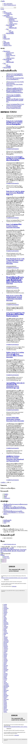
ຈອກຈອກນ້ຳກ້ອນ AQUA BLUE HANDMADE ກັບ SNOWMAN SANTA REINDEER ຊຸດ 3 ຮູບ (15, 385)
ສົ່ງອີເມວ (3, 555)
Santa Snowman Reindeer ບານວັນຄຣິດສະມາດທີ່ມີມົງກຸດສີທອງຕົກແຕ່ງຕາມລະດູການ (15, 314)
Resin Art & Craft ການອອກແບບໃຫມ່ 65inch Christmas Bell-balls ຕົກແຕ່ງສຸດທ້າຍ (14, 122)
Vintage (11, 22)
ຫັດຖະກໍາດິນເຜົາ (10, 25)
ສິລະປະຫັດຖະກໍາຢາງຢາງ (13, 549)
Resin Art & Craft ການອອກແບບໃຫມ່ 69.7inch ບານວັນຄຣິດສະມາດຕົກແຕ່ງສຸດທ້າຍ (15, 158)
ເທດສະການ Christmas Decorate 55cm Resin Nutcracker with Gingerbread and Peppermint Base (15, 458)
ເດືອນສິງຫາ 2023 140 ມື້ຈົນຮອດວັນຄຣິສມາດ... (14, 507)
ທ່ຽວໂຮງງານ (9, 14)
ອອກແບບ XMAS (13, 23)
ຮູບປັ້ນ (10, 26)
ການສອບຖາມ (9, 148)
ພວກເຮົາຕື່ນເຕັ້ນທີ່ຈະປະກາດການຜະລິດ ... (13, 511)
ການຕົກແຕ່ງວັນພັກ (7, 551)
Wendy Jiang (6, 557)
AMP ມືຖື (11, 548)
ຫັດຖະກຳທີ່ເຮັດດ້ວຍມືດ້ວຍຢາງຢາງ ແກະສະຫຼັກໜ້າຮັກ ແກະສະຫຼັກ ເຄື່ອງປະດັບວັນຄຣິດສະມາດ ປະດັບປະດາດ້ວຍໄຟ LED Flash (15, 280)
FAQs (4, 36)
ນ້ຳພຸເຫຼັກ (11, 32)
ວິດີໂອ (4, 37)
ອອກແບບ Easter (13, 18)
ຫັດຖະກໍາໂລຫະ (10, 33)
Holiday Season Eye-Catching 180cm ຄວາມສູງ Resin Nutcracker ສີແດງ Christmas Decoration (15, 355)
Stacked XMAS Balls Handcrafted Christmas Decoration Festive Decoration (15, 419)
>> (6, 482)
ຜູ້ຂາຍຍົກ (14, 551)
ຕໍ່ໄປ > (4, 482)
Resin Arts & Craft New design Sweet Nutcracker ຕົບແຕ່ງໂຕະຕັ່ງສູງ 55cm (15, 193)
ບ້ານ (4, 11)
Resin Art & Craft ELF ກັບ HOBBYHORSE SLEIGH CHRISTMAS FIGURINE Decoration (14, 298)
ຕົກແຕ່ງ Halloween (13, 21)
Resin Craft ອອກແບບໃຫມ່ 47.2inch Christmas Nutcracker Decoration (13, 226)
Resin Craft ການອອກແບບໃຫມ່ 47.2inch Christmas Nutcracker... (13, 107)
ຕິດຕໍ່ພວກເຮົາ (6, 38)
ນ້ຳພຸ (7, 29)
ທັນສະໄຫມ (12, 19)
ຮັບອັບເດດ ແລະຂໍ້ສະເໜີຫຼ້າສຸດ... (8, 488)
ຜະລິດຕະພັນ (6, 15)
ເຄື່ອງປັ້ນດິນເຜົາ (13, 28)
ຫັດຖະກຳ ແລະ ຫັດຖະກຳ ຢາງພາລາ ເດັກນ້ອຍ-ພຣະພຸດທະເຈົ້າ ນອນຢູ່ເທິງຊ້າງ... (14, 100)
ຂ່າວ (4, 34)
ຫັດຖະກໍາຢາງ (9, 17)
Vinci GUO (6, 556)
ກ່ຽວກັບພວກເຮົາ (7, 12)
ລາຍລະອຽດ (16, 148)
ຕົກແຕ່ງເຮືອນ (4, 549)
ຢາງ (10, 30)
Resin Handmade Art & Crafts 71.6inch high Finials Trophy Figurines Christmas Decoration (15, 261)
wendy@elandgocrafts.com (9, 544)
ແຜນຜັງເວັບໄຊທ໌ (4, 548)
